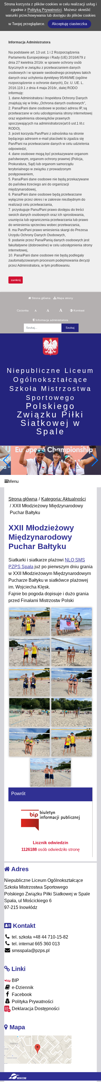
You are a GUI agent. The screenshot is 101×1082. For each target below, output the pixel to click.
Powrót (18, 793)
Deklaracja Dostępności (35, 1008)
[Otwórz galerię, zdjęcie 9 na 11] (29, 742)
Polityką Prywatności (44, 10)
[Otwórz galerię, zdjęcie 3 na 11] (29, 652)
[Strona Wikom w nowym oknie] (17, 1076)
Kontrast (78, 310)
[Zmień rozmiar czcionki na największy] (60, 310)
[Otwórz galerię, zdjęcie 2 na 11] (71, 622)
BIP (15, 980)
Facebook (21, 994)
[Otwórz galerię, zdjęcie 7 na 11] (29, 712)
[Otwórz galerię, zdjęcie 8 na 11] (71, 712)
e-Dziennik (22, 987)
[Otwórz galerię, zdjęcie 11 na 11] (50, 772)
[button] (94, 460)
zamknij (15, 280)
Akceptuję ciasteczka (69, 24)
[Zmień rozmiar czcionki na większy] (48, 310)
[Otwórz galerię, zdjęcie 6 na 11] (71, 682)
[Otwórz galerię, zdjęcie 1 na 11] (29, 622)
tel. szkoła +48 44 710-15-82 (39, 937)
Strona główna (40, 298)
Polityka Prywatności (32, 1001)
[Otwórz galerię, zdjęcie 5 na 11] (29, 682)
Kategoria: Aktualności (63, 499)
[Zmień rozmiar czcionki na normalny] (35, 310)
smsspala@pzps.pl (30, 950)
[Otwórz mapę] (38, 1049)
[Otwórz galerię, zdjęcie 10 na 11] (71, 742)
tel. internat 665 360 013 (35, 943)
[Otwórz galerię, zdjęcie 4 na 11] (71, 652)
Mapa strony (64, 298)
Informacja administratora (51, 320)
